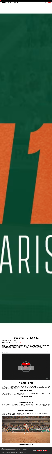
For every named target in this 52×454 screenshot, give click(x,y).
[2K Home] (0, 0)
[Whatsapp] (16, 342)
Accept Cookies (40, 450)
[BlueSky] (18, 342)
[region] (26, 450)
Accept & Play (26, 363)
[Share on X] (12, 342)
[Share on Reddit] (9, 342)
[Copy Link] (20, 342)
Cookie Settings (35, 450)
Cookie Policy (16, 453)
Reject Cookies (45, 450)
